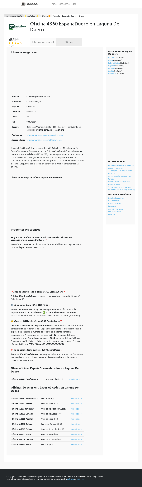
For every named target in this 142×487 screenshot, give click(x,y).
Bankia (111, 71)
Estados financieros (116, 198)
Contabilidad (113, 201)
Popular (111, 68)
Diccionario (64, 4)
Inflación (111, 214)
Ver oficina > (74, 379)
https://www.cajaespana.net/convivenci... (44, 140)
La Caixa (111, 57)
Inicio (54, 4)
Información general (43, 42)
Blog (74, 4)
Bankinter (112, 74)
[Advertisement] (47, 74)
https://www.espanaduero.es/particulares (44, 135)
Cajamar (111, 66)
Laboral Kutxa (114, 63)
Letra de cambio (114, 211)
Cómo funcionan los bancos (119, 187)
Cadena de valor (115, 203)
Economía (112, 206)
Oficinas (68, 42)
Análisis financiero (115, 209)
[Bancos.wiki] (29, 4)
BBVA (110, 60)
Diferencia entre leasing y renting (121, 189)
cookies (80, 479)
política (70, 479)
